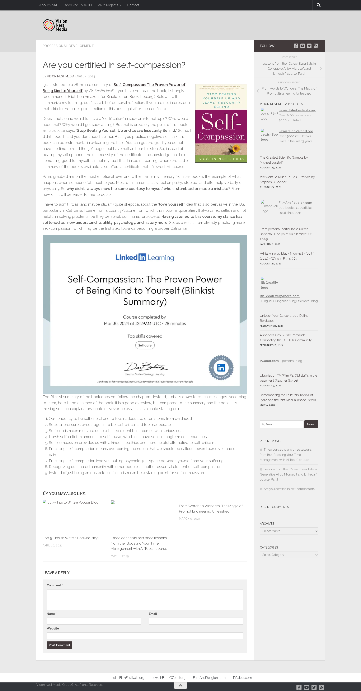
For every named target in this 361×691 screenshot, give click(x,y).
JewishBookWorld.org (296, 131)
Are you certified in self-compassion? (289, 489)
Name (52, 613)
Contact (133, 5)
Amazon (92, 96)
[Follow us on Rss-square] (315, 45)
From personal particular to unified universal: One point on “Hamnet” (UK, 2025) (286, 234)
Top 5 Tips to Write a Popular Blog (71, 538)
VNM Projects (108, 5)
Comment (55, 585)
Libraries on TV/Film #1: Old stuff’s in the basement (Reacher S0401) (288, 378)
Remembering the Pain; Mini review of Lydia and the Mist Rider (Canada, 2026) (288, 397)
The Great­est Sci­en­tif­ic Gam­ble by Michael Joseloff (284, 160)
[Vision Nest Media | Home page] (55, 25)
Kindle (112, 96)
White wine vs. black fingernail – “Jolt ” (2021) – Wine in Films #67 (287, 256)
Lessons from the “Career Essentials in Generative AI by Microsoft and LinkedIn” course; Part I (288, 474)
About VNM (48, 5)
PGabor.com (269, 361)
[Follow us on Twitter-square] (309, 45)
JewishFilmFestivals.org (297, 110)
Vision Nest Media (60, 76)
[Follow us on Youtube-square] (302, 45)
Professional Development (68, 46)
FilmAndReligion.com (209, 678)
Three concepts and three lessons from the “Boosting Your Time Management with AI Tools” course (139, 543)
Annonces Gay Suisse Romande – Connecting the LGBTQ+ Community (286, 337)
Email (154, 613)
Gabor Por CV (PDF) (77, 5)
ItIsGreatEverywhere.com (280, 296)
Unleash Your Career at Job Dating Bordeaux (284, 318)
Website (53, 628)
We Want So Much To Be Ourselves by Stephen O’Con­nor (287, 179)
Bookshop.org (141, 96)
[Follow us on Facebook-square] (295, 45)
